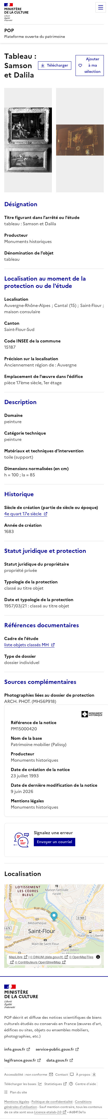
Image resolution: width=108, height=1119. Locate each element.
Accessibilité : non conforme (25, 1074)
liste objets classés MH (26, 645)
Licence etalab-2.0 (47, 1112)
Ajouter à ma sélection (92, 65)
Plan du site (18, 1092)
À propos (83, 1074)
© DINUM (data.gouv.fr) (46, 957)
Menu (100, 7)
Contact (61, 1074)
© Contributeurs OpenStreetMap (38, 962)
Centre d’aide (85, 1084)
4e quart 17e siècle (22, 514)
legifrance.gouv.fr (20, 1060)
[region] (54, 926)
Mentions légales (16, 1101)
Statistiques (53, 1084)
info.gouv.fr (14, 1049)
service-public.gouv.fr (55, 1049)
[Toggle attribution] (98, 957)
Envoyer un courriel (54, 842)
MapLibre (16, 957)
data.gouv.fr (57, 1060)
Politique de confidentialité (52, 1101)
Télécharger (57, 65)
